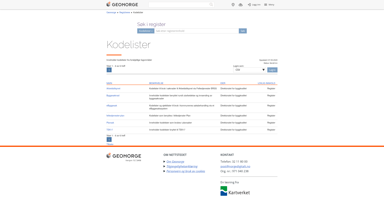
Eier (222, 83)
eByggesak (111, 105)
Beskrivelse (156, 83)
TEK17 (109, 129)
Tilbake (109, 144)
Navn (109, 83)
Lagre (272, 70)
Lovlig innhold (266, 83)
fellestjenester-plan (115, 115)
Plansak (110, 122)
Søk (243, 31)
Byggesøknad (112, 95)
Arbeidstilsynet (113, 88)
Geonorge (111, 12)
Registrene (124, 12)
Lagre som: (238, 65)
